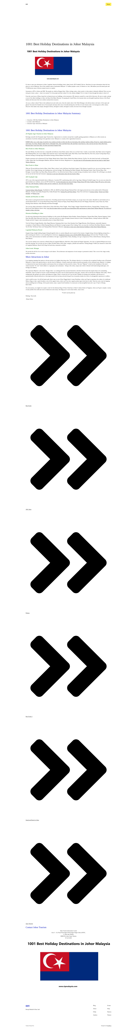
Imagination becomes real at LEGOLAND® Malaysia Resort (74, 235)
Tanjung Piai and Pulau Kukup (68, 191)
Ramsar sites (36, 193)
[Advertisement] (68, 22)
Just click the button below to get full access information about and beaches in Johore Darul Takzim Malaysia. (75, 208)
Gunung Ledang (94, 191)
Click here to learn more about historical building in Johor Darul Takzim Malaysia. (85, 226)
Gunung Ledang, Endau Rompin (34, 190)
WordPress (109, 1025)
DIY (27, 4)
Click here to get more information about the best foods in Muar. (63, 174)
